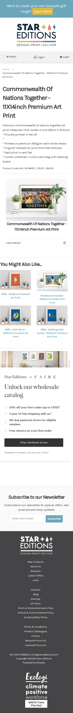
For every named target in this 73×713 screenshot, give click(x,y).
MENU (14, 56)
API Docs (35, 603)
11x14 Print (13, 243)
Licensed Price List (35, 645)
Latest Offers (35, 575)
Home (6, 69)
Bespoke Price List (35, 640)
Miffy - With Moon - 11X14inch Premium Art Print (15, 333)
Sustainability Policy (35, 617)
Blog (35, 594)
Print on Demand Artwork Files (35, 608)
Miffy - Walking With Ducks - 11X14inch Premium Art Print (52, 333)
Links (36, 580)
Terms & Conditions (35, 626)
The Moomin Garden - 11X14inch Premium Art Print (52, 299)
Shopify (40, 662)
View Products (35, 561)
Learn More (42, 11)
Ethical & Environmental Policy (36, 612)
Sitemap (35, 598)
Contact (35, 589)
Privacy (35, 636)
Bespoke (36, 571)
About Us (35, 566)
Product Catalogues (35, 631)
